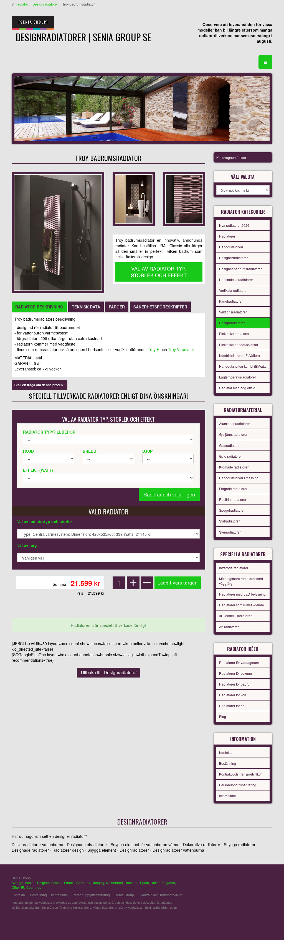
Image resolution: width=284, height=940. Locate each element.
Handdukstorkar (231, 246)
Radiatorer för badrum (235, 684)
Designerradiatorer (233, 257)
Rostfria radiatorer (232, 499)
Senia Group (124, 894)
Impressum (227, 795)
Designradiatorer (45, 4)
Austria (30, 882)
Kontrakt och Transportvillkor (240, 774)
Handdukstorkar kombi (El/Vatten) (244, 366)
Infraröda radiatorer (233, 567)
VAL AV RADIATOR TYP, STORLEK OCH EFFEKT (159, 272)
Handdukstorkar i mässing (238, 477)
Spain (144, 882)
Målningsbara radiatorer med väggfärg (241, 581)
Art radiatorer (229, 626)
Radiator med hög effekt (237, 387)
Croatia (56, 882)
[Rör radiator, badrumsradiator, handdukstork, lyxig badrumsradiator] (58, 232)
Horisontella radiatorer (236, 279)
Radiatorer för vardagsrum (239, 662)
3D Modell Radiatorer (235, 615)
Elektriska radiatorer (234, 333)
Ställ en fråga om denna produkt (39, 384)
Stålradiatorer (229, 521)
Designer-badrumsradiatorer (240, 268)
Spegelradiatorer (232, 510)
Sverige (17, 882)
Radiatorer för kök (232, 694)
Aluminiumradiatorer (234, 423)
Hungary (98, 882)
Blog (222, 716)
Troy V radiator (181, 349)
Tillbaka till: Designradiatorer (108, 672)
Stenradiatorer (230, 532)
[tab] (39, 307)
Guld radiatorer (230, 456)
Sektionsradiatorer (233, 312)
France (69, 882)
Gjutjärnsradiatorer (233, 434)
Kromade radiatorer (233, 467)
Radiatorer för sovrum (235, 673)
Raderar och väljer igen (169, 494)
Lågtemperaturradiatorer (237, 377)
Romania (131, 882)
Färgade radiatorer (233, 488)
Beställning (227, 763)
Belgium (43, 882)
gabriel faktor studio (250, 881)
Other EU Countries (26, 887)
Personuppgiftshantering (237, 784)
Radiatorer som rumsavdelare (241, 604)
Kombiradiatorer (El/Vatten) (239, 355)
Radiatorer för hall (232, 705)
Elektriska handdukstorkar (238, 344)
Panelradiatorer (231, 301)
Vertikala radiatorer (233, 290)
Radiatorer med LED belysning (242, 594)
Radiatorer (227, 236)
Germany (83, 882)
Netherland (114, 882)
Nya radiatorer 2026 (234, 225)
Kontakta (225, 752)
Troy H (153, 349)
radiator (22, 4)
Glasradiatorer (230, 445)
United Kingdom (163, 882)
